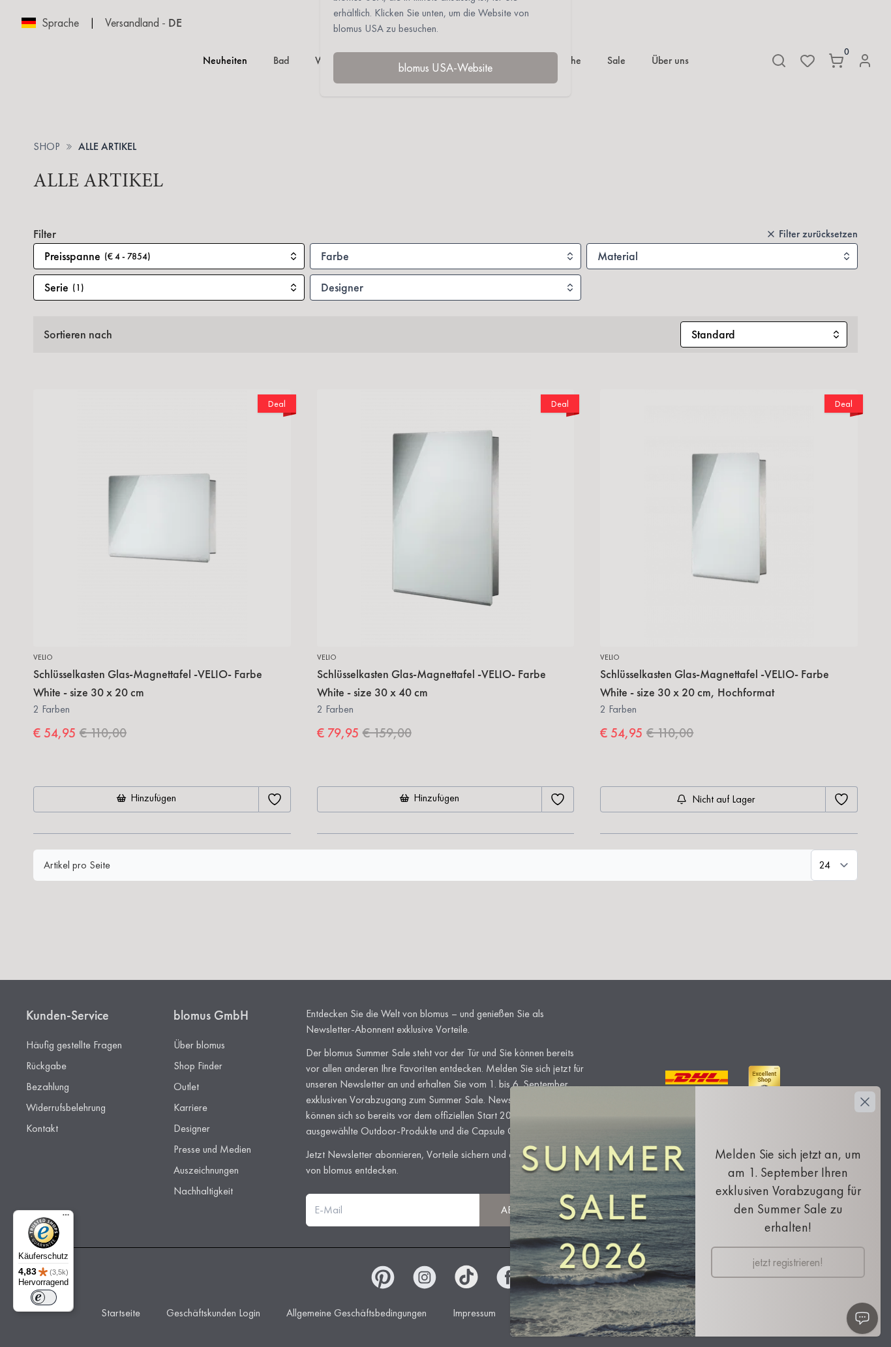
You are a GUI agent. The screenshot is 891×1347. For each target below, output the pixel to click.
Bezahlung (47, 1086)
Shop (46, 146)
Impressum (474, 1313)
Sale (616, 60)
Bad (281, 60)
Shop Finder (198, 1066)
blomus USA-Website (445, 67)
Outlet (186, 1086)
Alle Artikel (107, 146)
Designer (192, 1128)
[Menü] (66, 1218)
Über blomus (199, 1045)
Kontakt (42, 1128)
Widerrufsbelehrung (66, 1107)
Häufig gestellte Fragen (74, 1045)
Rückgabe (46, 1066)
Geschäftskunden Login (213, 1313)
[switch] (44, 1297)
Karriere (190, 1107)
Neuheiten (225, 60)
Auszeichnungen (206, 1170)
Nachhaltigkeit (203, 1191)
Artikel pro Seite (77, 865)
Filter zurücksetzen (818, 234)
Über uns (670, 60)
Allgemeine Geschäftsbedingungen (356, 1313)
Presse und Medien (212, 1149)
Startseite (120, 1313)
